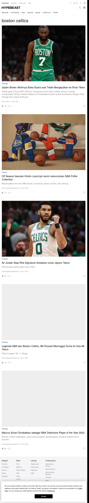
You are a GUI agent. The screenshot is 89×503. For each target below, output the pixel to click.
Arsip (18, 476)
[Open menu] (84, 7)
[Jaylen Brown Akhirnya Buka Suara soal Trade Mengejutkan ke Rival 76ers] (44, 53)
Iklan (47, 480)
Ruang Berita (50, 469)
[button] (49, 106)
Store (55, 12)
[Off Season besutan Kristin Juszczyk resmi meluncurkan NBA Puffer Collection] (44, 142)
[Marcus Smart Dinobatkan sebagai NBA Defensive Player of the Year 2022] (44, 399)
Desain (30, 12)
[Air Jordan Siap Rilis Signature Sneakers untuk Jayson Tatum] (44, 229)
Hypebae (34, 470)
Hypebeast (35, 464)
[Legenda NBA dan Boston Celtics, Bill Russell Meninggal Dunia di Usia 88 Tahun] (44, 312)
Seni (23, 12)
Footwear (15, 12)
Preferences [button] (51, 491)
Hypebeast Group (49, 465)
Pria (17, 464)
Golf (17, 473)
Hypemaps (35, 467)
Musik (37, 12)
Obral (18, 479)
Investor (48, 477)
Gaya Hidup (20, 470)
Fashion (5, 12)
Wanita (18, 467)
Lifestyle (47, 12)
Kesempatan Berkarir (50, 473)
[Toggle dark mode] (80, 7)
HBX (32, 473)
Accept (43, 496)
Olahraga (5, 83)
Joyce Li (7, 101)
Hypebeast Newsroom (12, 188)
